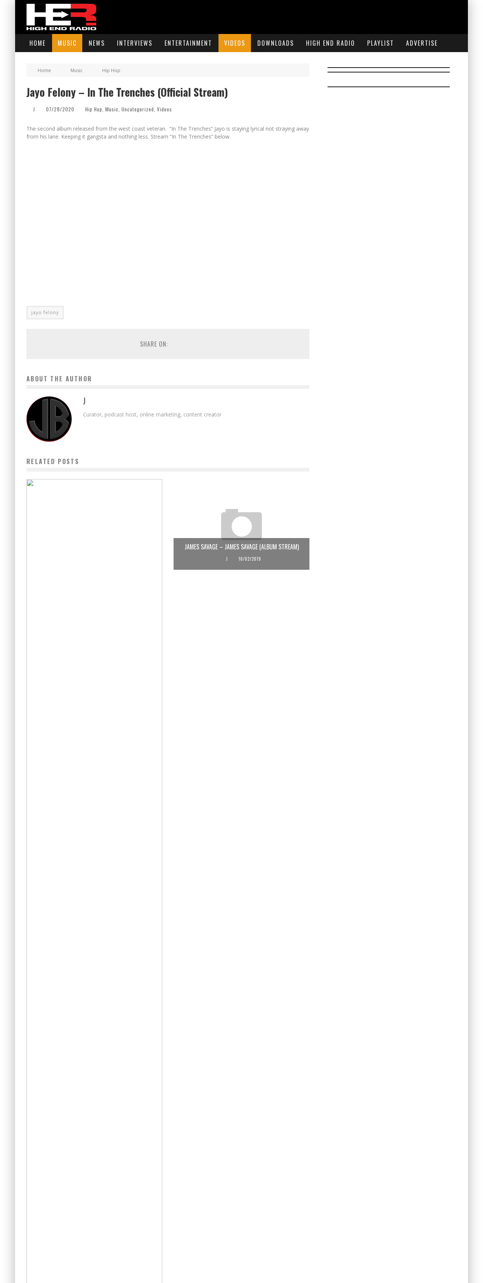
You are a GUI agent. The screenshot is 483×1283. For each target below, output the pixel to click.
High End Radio (330, 43)
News (97, 43)
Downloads (275, 43)
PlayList (380, 43)
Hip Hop (93, 109)
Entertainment (188, 43)
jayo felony (45, 312)
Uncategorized (138, 109)
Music (67, 43)
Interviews (134, 43)
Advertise (422, 43)
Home (37, 43)
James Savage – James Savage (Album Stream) (242, 546)
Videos (234, 43)
